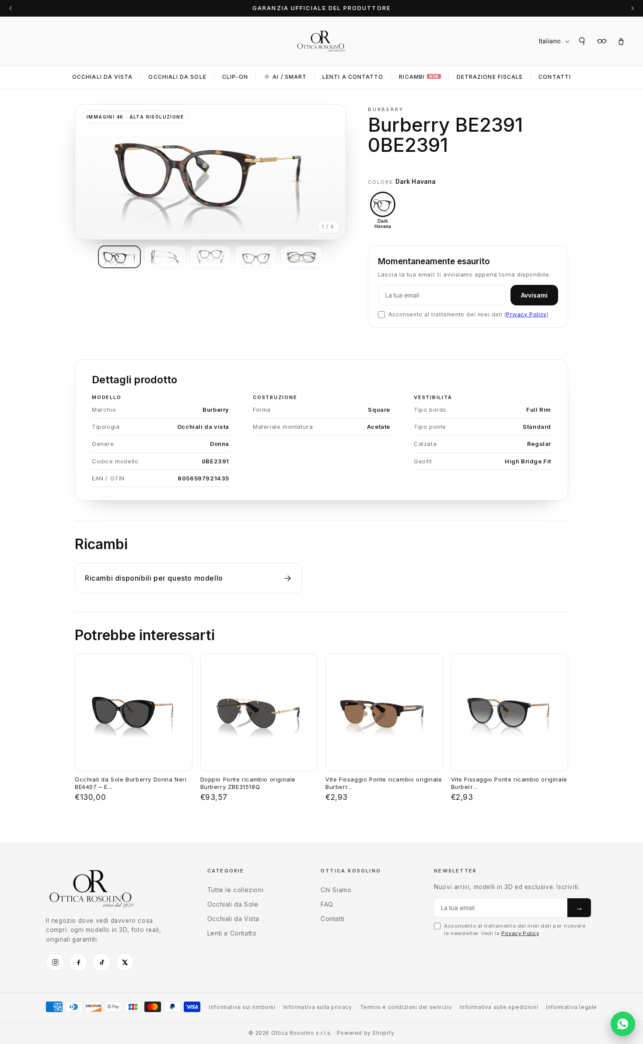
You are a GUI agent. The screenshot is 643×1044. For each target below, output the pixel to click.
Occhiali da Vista (102, 77)
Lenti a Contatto (232, 933)
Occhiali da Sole (177, 77)
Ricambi (418, 77)
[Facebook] (78, 962)
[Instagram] (55, 962)
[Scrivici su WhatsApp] (623, 1024)
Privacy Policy (526, 314)
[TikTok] (101, 962)
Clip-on (235, 77)
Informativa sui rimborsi (242, 1007)
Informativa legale (571, 1007)
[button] (582, 41)
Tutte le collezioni (235, 889)
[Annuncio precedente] (10, 8)
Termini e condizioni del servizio (406, 1007)
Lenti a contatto (352, 77)
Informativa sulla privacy (317, 1007)
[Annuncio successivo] (632, 8)
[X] (124, 962)
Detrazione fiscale (490, 77)
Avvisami (534, 295)
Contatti (554, 77)
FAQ (327, 904)
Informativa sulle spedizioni (499, 1007)
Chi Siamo (336, 889)
